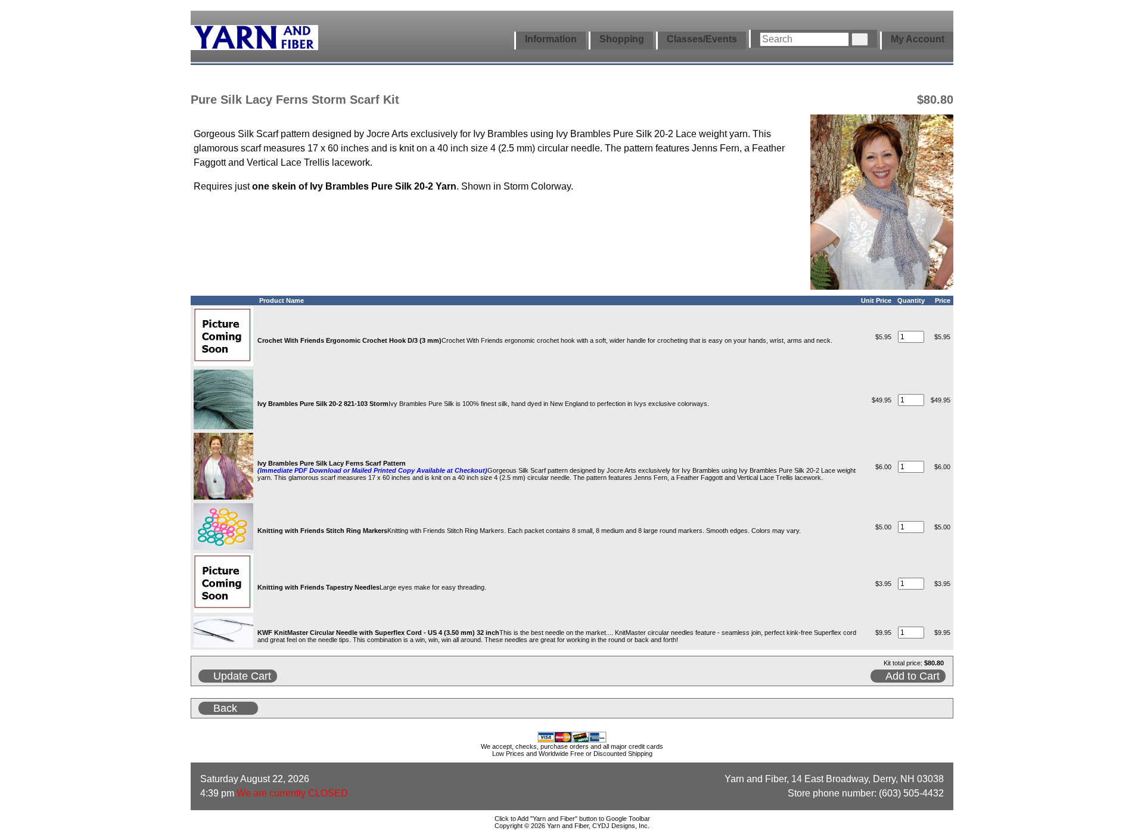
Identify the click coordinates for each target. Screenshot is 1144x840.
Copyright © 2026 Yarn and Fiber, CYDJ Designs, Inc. (572, 825)
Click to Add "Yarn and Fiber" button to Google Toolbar (572, 818)
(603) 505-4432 (911, 793)
